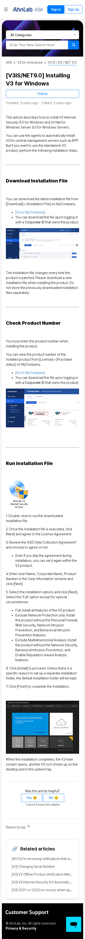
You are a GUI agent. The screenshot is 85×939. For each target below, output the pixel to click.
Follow (42, 94)
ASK (9, 62)
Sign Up (73, 9)
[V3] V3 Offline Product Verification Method (44, 874)
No (51, 798)
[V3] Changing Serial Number (33, 866)
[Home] (28, 9)
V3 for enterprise (30, 62)
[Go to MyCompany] (30, 212)
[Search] (73, 44)
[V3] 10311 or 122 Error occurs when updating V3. (48, 890)
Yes (29, 798)
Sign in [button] (56, 9)
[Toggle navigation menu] (5, 9)
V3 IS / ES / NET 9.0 (62, 62)
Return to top (16, 827)
